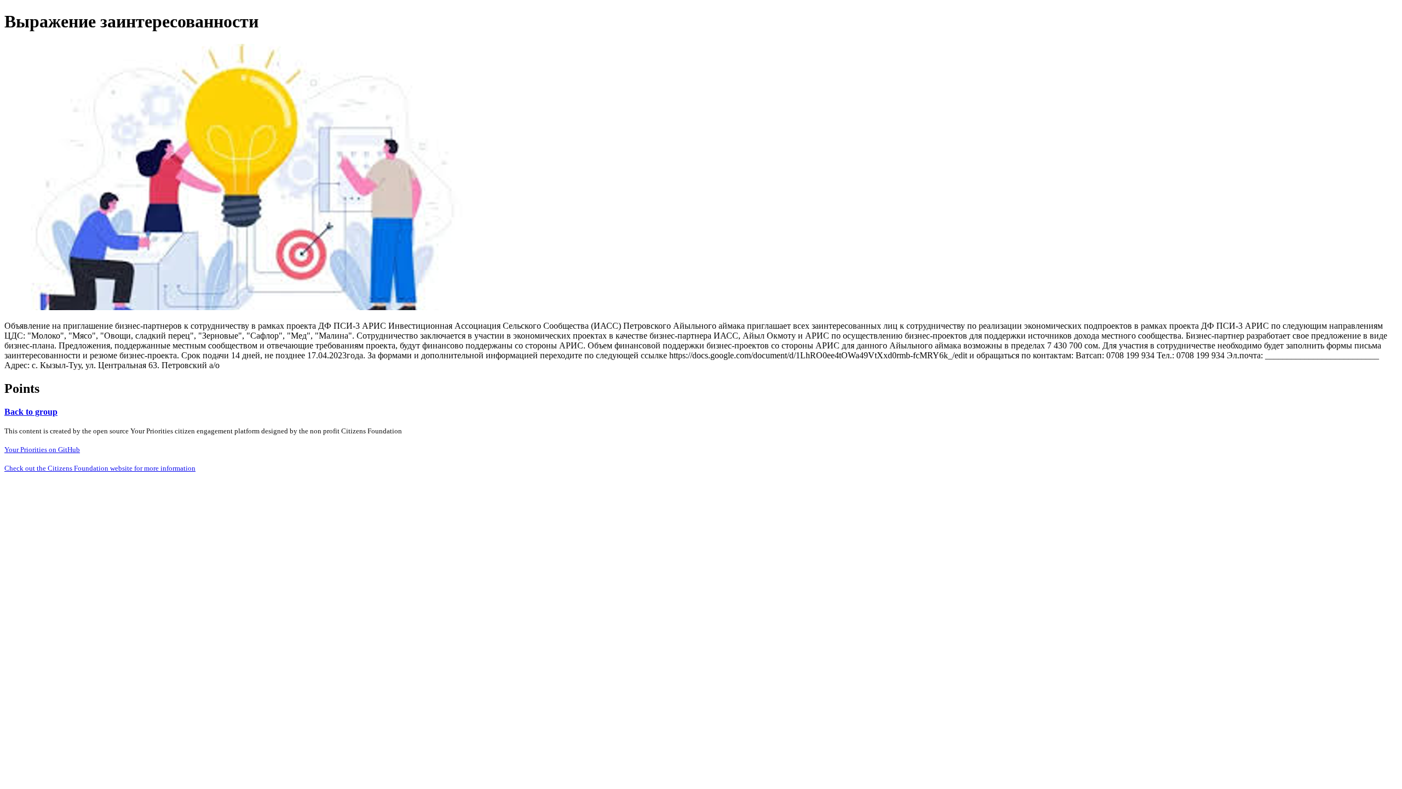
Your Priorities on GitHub (42, 449)
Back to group (31, 411)
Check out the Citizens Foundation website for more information (100, 468)
